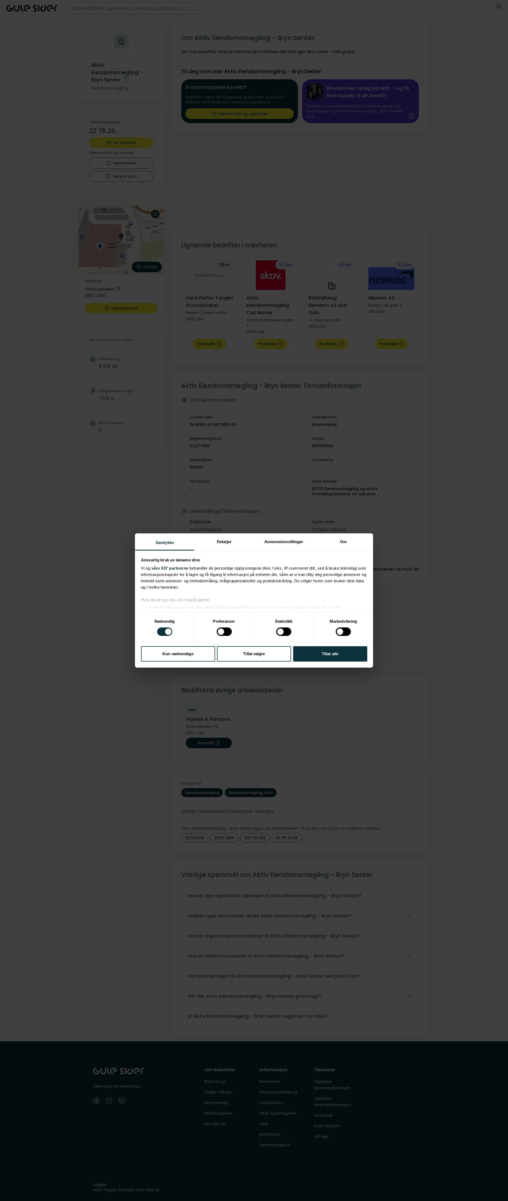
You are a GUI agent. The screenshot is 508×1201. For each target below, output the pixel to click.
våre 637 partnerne (170, 568)
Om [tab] (343, 541)
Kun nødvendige (177, 654)
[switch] (224, 631)
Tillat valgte (254, 654)
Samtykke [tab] (165, 542)
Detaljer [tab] (224, 541)
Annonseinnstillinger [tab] (283, 541)
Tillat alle (330, 654)
